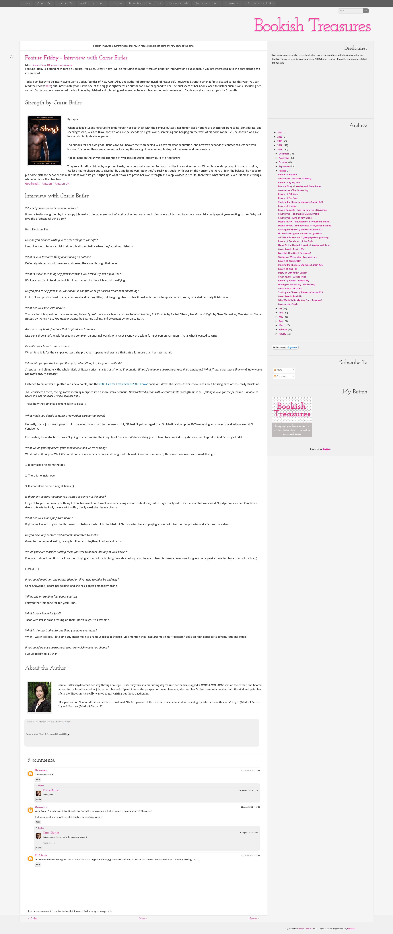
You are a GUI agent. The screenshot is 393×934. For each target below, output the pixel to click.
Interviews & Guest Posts (145, 3)
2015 (280, 141)
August (282, 171)
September (284, 166)
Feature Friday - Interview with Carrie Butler (76, 58)
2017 (280, 132)
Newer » (254, 918)
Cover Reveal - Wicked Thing (292, 277)
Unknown (41, 770)
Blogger (326, 449)
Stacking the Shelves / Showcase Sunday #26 (300, 265)
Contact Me (65, 3)
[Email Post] (68, 734)
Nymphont (351, 929)
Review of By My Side (289, 182)
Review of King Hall (287, 269)
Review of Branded (287, 175)
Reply (38, 779)
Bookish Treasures (312, 26)
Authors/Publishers (92, 3)
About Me (44, 3)
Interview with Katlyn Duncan (292, 273)
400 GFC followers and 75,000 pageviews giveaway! (303, 237)
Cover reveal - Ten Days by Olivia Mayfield (298, 214)
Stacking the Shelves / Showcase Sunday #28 (300, 202)
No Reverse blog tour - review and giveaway (300, 233)
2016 (280, 137)
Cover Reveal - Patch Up (290, 296)
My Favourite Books (259, 3)
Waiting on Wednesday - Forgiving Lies (297, 257)
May (281, 317)
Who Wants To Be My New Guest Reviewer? (300, 300)
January (283, 334)
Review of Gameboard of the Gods (295, 241)
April (281, 321)
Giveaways (232, 3)
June (281, 313)
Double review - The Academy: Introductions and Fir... (304, 222)
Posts (279, 370)
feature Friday (39, 65)
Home (26, 3)
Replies (41, 786)
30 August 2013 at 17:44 (248, 833)
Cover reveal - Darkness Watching (294, 179)
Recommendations (207, 3)
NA (48, 65)
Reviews (117, 3)
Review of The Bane (288, 198)
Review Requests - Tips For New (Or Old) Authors (302, 210)
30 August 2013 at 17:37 (248, 790)
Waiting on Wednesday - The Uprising (296, 285)
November (284, 158)
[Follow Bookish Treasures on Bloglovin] (285, 349)
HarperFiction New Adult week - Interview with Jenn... (304, 245)
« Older (32, 918)
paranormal (56, 65)
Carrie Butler (51, 790)
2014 (280, 145)
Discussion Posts (178, 3)
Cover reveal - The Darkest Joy (293, 190)
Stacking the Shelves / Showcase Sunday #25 (300, 292)
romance (68, 65)
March (282, 325)
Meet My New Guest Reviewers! (294, 253)
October (283, 162)
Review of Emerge (287, 206)
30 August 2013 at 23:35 (250, 856)
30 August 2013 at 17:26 (250, 807)
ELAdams (41, 855)
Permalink (66, 722)
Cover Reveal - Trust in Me (291, 249)
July (281, 308)
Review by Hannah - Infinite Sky (293, 281)
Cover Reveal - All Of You (290, 289)
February (283, 329)
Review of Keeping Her (289, 261)
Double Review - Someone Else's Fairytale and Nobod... (305, 226)
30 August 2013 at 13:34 (250, 771)
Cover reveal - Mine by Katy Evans (295, 218)
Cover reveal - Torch (288, 304)
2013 (280, 150)
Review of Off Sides (288, 194)
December (284, 154)
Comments (282, 376)
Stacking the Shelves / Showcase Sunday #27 (300, 230)
